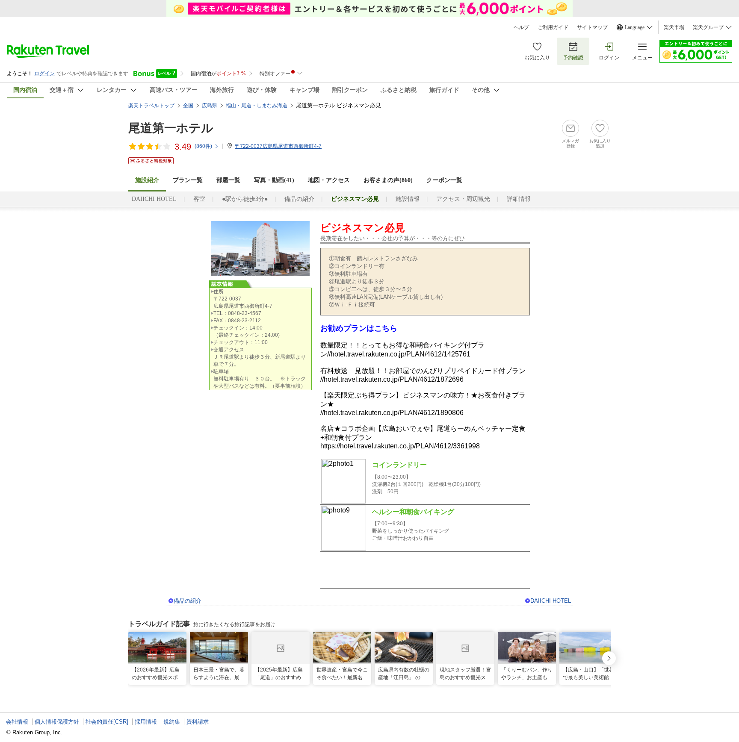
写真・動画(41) (274, 180)
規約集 (171, 721)
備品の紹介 (299, 199)
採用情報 (146, 721)
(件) (203, 146)
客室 (199, 199)
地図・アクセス (329, 180)
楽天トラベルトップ (151, 106)
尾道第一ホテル (170, 128)
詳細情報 (519, 199)
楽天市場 (674, 27)
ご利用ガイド (553, 27)
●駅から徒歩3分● (245, 199)
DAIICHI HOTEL (154, 199)
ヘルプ (521, 27)
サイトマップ (592, 27)
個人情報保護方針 (57, 721)
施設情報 (408, 199)
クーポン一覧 (444, 180)
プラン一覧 (188, 180)
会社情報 (17, 721)
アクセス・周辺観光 (463, 199)
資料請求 (197, 721)
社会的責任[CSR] (107, 721)
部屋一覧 (228, 180)
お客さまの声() (388, 180)
